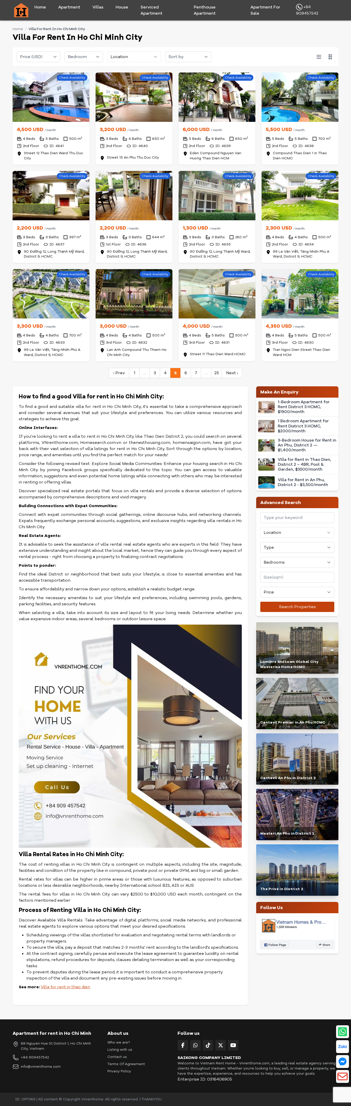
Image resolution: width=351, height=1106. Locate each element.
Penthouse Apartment (205, 10)
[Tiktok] (208, 1045)
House (122, 7)
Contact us (117, 1056)
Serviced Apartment (151, 10)
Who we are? (118, 1042)
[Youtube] (233, 1045)
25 (216, 373)
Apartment (69, 7)
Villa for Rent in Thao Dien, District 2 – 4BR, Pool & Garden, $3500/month (304, 464)
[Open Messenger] (342, 1061)
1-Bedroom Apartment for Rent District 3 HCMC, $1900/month (304, 407)
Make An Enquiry (279, 392)
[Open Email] (342, 1076)
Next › (232, 373)
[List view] (319, 57)
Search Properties (297, 607)
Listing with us (119, 1049)
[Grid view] (330, 57)
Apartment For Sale (265, 10)
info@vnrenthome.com (41, 1066)
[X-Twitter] (220, 1045)
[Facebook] (183, 1045)
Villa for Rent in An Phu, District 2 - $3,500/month (303, 482)
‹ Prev (119, 373)
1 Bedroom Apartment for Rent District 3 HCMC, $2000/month (303, 426)
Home (40, 7)
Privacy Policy (119, 1071)
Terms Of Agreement (126, 1064)
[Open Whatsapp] (342, 1031)
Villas (98, 7)
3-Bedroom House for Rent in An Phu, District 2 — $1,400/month (307, 445)
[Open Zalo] (342, 1046)
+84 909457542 (307, 10)
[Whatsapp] (195, 1045)
